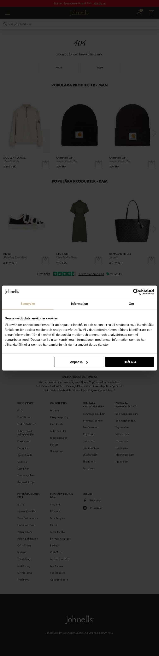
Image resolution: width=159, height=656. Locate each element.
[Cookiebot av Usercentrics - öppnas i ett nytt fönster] (136, 292)
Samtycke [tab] (27, 303)
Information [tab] (79, 303)
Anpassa (76, 362)
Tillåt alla (129, 362)
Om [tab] (131, 303)
